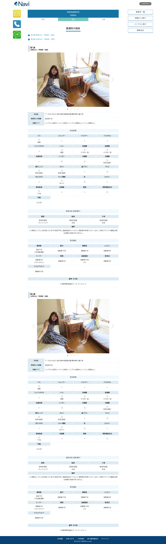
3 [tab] (75, 108)
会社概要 (60, 538)
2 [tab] (71, 108)
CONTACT (145, 4)
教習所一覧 (140, 12)
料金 (42, 19)
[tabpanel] (73, 80)
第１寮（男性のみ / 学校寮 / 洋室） (43, 35)
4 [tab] (78, 108)
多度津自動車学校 (73, 12)
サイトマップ (105, 538)
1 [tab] (68, 108)
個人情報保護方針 (92, 538)
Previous (35, 80)
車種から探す (140, 18)
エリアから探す (140, 24)
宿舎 (73, 19)
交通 (103, 19)
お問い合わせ (70, 538)
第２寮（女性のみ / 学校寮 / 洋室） (43, 39)
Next (111, 80)
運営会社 (140, 30)
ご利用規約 (80, 538)
